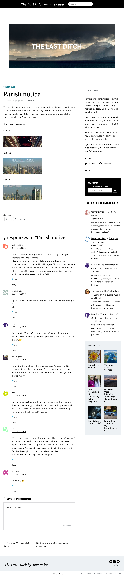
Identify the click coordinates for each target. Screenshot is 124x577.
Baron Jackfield (98, 238)
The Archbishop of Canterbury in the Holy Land (93, 395)
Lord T (14, 324)
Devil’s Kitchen (17, 291)
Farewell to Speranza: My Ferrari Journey (110, 426)
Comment (67, 525)
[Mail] (114, 561)
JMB (13, 429)
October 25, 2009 (19, 474)
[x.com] (118, 561)
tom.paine (96, 291)
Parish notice (21, 94)
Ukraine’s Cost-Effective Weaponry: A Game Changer (110, 395)
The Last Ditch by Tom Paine (43, 4)
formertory (96, 212)
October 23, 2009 (19, 248)
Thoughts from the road (108, 367)
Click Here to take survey (15, 124)
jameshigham (17, 357)
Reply (14, 285)
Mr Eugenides (17, 245)
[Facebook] (110, 561)
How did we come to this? (94, 422)
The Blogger (9, 87)
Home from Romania (93, 366)
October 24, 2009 (19, 395)
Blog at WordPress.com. (62, 574)
